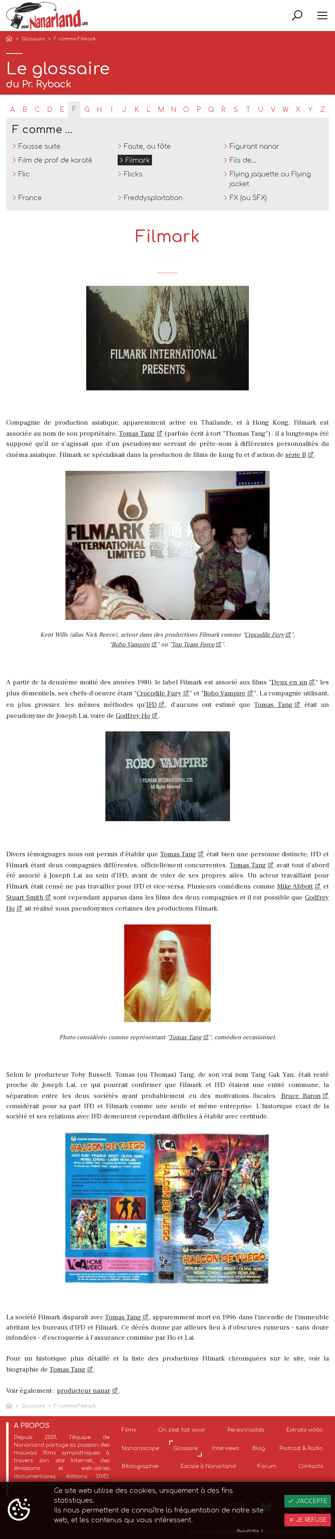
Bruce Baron (301, 1095)
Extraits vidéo (304, 1430)
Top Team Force (193, 644)
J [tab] (124, 110)
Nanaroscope (140, 1448)
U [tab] (261, 110)
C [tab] (37, 110)
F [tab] (74, 109)
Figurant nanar (254, 146)
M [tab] (161, 110)
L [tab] (149, 110)
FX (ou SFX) (248, 198)
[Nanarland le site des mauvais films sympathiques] (47, 16)
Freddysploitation (153, 198)
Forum (267, 1466)
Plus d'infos (248, 1531)
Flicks (133, 174)
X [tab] (298, 110)
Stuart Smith (24, 897)
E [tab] (62, 110)
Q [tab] (211, 110)
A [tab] (12, 110)
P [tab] (199, 110)
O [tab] (186, 110)
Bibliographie (140, 1466)
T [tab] (248, 110)
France (30, 198)
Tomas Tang (137, 433)
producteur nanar (83, 1390)
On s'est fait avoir (181, 1430)
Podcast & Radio (301, 1448)
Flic (24, 174)
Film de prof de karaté (55, 160)
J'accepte (310, 1501)
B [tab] (24, 110)
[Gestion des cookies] (19, 1510)
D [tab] (49, 110)
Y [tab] (310, 110)
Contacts (310, 1466)
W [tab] (285, 110)
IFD (151, 704)
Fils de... (243, 160)
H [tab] (99, 110)
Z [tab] (322, 110)
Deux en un (289, 682)
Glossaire (33, 39)
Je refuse (310, 1520)
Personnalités (246, 1430)
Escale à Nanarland (208, 1466)
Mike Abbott (295, 886)
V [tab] (273, 110)
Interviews (225, 1448)
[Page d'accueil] (10, 39)
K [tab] (136, 110)
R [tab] (223, 110)
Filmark (137, 160)
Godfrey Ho (133, 715)
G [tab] (87, 110)
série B (295, 454)
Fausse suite (39, 146)
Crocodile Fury (264, 635)
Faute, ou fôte (147, 146)
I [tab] (112, 110)
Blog (258, 1448)
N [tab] (173, 110)
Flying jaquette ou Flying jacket (270, 179)
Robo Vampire (131, 644)
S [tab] (236, 110)
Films (129, 1430)
